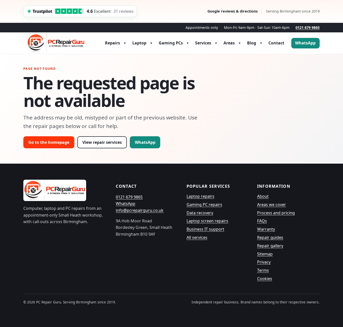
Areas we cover (271, 204)
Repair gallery (270, 245)
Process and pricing (276, 213)
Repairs (112, 43)
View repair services (102, 142)
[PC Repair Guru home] (56, 43)
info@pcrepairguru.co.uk (139, 210)
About (263, 196)
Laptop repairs (200, 196)
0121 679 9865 (308, 27)
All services (197, 237)
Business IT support (205, 229)
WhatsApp (305, 43)
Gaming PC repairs (204, 204)
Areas (229, 43)
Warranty (266, 229)
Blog (251, 43)
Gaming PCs (171, 43)
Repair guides (270, 237)
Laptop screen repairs (207, 221)
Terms (263, 270)
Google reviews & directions (232, 11)
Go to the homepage (48, 142)
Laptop (139, 43)
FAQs (262, 221)
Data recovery (200, 213)
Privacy (264, 262)
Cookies (264, 278)
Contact (276, 43)
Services (203, 43)
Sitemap (265, 254)
